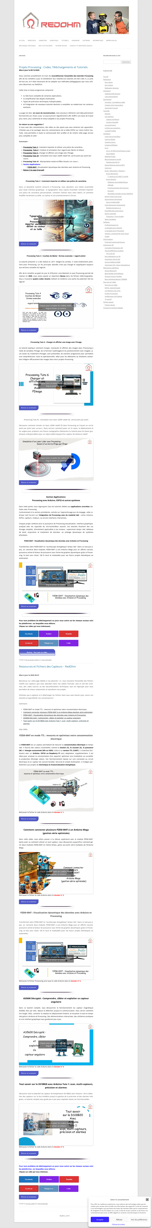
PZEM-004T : (32, 167)
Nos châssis (109, 85)
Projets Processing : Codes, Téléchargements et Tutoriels (53, 67)
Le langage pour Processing (114, 231)
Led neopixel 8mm (111, 97)
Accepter (99, 1219)
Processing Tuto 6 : (31, 153)
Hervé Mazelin (46, 660)
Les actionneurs (110, 125)
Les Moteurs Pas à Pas (112, 291)
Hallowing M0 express (112, 94)
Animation (43, 40)
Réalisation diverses (112, 88)
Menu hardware (110, 219)
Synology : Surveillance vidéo (115, 102)
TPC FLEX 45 (110, 253)
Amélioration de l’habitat (113, 296)
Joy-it (106, 148)
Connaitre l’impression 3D (114, 248)
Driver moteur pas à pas (113, 196)
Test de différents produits (114, 251)
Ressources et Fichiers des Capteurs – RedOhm (47, 666)
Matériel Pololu (110, 156)
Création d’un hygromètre (114, 105)
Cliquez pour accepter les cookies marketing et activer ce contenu (56, 220)
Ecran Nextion (111, 179)
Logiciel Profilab (110, 131)
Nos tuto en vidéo (45, 46)
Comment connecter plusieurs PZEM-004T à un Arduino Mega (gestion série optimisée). (58, 712)
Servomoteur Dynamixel (113, 199)
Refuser (119, 1219)
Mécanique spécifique (27, 46)
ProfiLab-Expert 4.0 (111, 225)
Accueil (22, 40)
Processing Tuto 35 (31, 156)
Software (86, 40)
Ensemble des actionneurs (114, 211)
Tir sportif (108, 299)
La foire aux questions (112, 128)
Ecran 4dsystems (112, 174)
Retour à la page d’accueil (33, 170)
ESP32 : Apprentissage (112, 288)
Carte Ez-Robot (110, 139)
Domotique (54, 40)
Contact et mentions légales (81, 46)
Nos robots (109, 82)
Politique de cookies (118, 1224)
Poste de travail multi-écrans (115, 242)
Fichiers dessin (61, 46)
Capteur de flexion (112, 119)
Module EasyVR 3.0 (112, 162)
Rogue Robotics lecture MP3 (115, 165)
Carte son (108, 168)
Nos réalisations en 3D (112, 256)
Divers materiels (110, 214)
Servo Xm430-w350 (113, 202)
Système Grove (110, 142)
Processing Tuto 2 (30, 147)
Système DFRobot (111, 145)
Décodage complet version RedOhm (120, 194)
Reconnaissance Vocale (113, 159)
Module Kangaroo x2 (113, 208)
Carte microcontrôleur (112, 136)
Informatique (98, 40)
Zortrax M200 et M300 (112, 262)
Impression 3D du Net (112, 259)
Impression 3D (111, 40)
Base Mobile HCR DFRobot (114, 273)
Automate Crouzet (111, 108)
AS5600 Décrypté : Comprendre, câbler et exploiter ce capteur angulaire (52, 718)
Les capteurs (109, 116)
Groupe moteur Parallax (113, 276)
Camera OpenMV (112, 122)
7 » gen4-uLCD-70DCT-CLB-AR (118, 176)
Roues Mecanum (111, 271)
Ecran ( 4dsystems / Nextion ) (115, 171)
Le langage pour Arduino (113, 228)
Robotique (32, 40)
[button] (147, 1199)
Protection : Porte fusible (115, 216)
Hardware (76, 40)
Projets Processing (111, 293)
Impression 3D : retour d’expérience (117, 265)
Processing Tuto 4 (30, 150)
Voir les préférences (139, 1219)
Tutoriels (65, 40)
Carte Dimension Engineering (115, 205)
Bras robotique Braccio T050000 (116, 279)
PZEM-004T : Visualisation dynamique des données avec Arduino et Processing (54, 715)
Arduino (107, 114)
